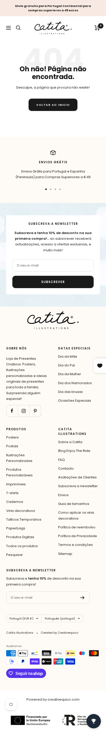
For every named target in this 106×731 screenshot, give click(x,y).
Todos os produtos (22, 546)
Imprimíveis (16, 484)
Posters (12, 437)
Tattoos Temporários (23, 519)
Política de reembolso (76, 527)
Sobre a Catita (70, 442)
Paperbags (15, 528)
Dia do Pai (66, 365)
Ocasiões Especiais (74, 400)
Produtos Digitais (20, 537)
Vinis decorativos (20, 510)
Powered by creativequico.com (53, 699)
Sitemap (65, 553)
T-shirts (12, 493)
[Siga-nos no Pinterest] (35, 411)
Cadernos (14, 501)
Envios (63, 495)
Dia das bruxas (70, 391)
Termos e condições (75, 544)
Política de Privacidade (77, 536)
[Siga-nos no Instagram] (23, 411)
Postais (12, 446)
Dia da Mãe (67, 356)
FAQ (61, 459)
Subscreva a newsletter (78, 486)
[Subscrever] (82, 597)
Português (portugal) (60, 618)
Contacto (66, 468)
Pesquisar (14, 554)
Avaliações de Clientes (77, 477)
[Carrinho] (97, 27)
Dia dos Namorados (75, 383)
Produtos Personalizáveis (19, 472)
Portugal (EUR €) (21, 618)
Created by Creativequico (59, 633)
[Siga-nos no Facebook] (12, 411)
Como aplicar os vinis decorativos (76, 515)
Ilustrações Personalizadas (19, 458)
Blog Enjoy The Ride (74, 450)
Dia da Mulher (69, 374)
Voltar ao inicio (53, 105)
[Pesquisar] (18, 27)
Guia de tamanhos (73, 503)
